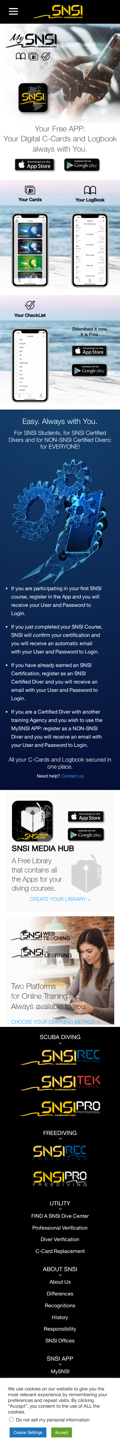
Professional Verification (60, 1228)
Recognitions (60, 1305)
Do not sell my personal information (52, 1419)
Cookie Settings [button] (28, 1432)
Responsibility (60, 1329)
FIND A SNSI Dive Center (60, 1216)
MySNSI (60, 1371)
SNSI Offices (60, 1340)
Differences (60, 1293)
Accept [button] (61, 1432)
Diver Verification (60, 1239)
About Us (60, 1282)
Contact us (72, 775)
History (60, 1317)
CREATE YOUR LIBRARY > (60, 899)
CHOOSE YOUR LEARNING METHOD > (55, 1022)
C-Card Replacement (60, 1251)
